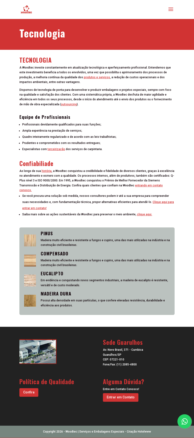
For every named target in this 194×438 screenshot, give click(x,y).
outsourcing (69, 104)
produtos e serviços (97, 77)
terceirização (56, 149)
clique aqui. (144, 214)
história (47, 171)
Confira (29, 392)
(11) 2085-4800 (126, 364)
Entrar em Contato (121, 397)
